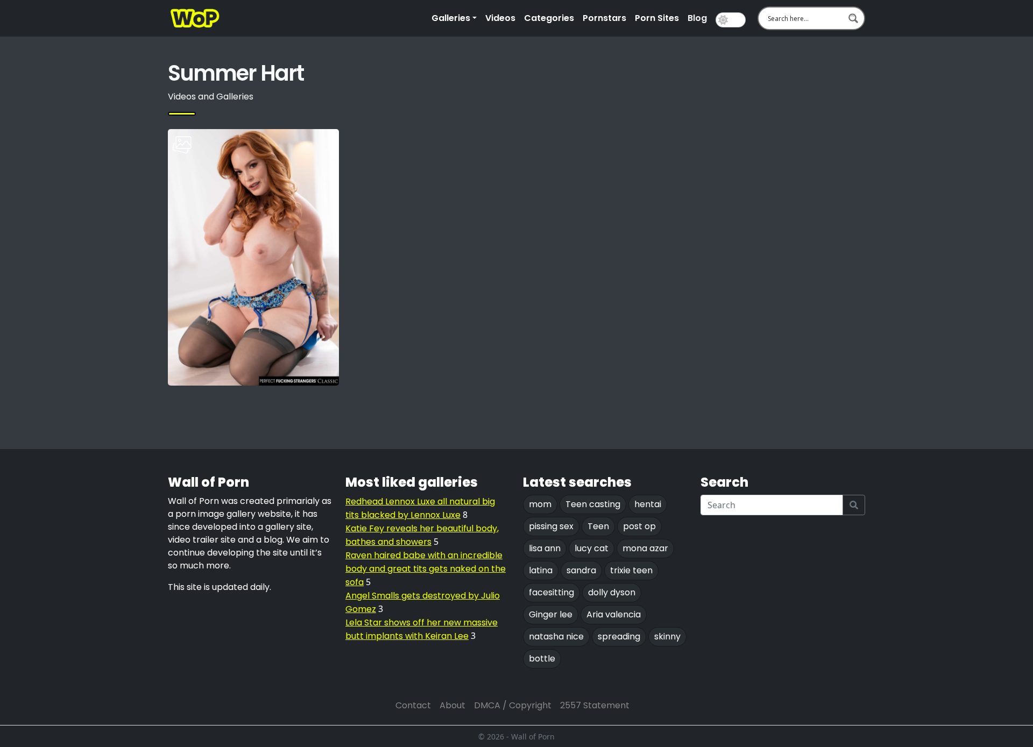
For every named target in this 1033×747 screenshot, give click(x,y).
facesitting (551, 592)
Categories (549, 18)
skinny (667, 636)
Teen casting (592, 504)
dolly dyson (611, 592)
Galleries (450, 18)
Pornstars (604, 18)
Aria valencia (613, 614)
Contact (413, 705)
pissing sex (551, 526)
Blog (697, 18)
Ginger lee (550, 614)
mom (540, 504)
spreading (619, 636)
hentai (647, 504)
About (452, 705)
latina (541, 570)
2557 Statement (594, 705)
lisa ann (545, 548)
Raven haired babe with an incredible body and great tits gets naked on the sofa (425, 568)
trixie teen (631, 570)
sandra (581, 570)
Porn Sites (657, 18)
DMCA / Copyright (512, 705)
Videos (500, 18)
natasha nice (556, 636)
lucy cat (592, 548)
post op (639, 526)
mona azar (645, 548)
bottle (542, 658)
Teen (598, 526)
